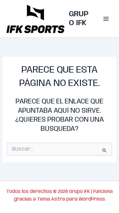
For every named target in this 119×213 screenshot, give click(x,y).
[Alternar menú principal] (106, 18)
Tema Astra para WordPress (71, 199)
